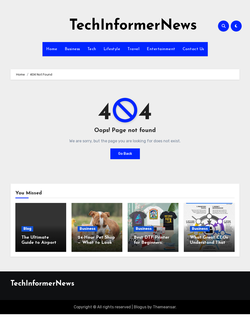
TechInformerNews (133, 26)
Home (51, 49)
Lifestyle (112, 49)
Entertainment (161, 49)
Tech (91, 49)
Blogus (140, 307)
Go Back (125, 154)
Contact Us (193, 49)
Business (72, 49)
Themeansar (164, 307)
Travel (133, 49)
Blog (27, 229)
